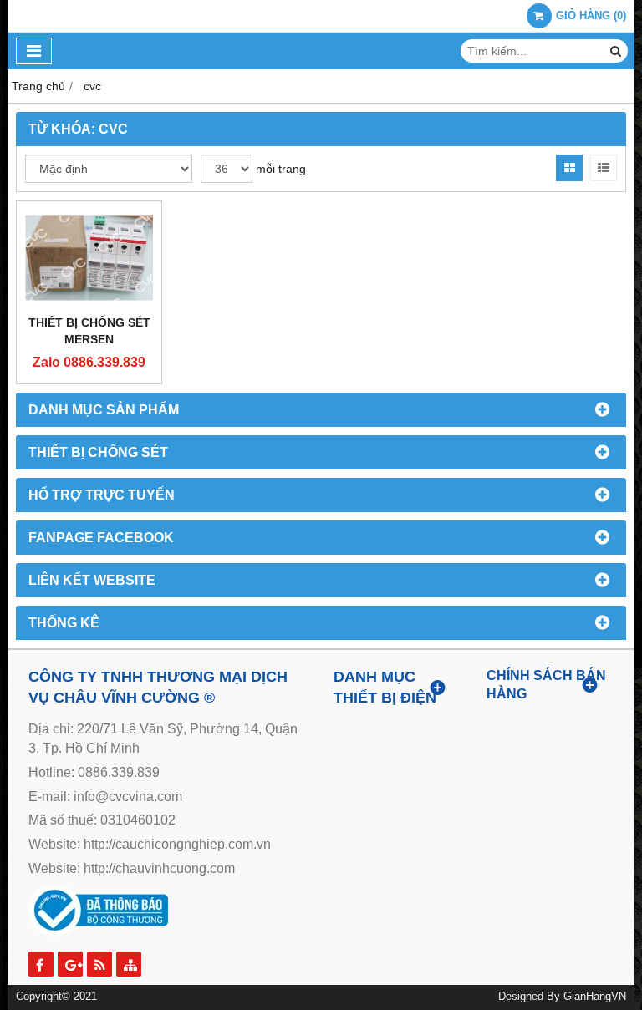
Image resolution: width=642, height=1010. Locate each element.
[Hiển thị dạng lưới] (569, 168)
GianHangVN (594, 996)
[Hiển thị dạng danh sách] (603, 168)
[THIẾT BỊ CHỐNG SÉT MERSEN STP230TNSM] (89, 258)
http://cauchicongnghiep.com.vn (177, 844)
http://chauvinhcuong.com (159, 868)
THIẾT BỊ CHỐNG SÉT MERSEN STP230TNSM (89, 339)
